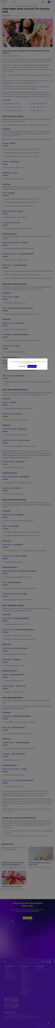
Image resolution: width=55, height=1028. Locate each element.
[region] (27, 364)
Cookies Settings (22, 366)
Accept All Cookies (32, 366)
